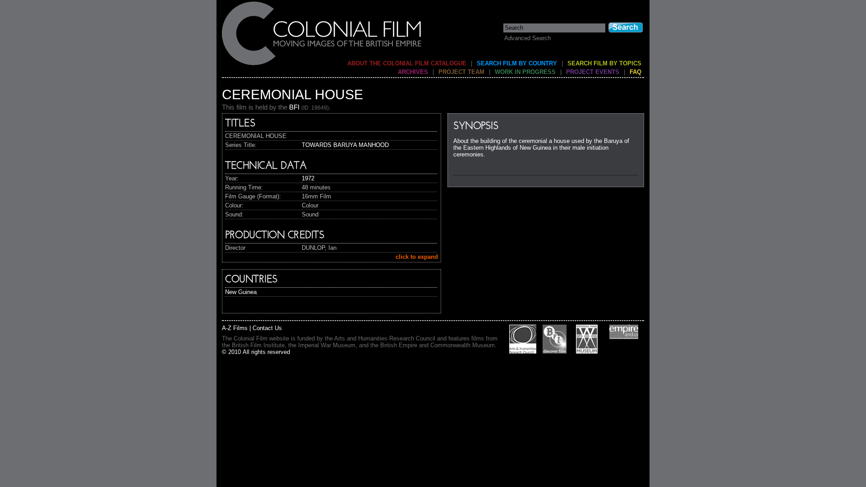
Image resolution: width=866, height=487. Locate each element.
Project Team (461, 72)
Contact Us (267, 328)
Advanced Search (527, 38)
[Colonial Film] (322, 64)
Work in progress (525, 72)
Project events (592, 72)
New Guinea (241, 292)
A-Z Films (235, 328)
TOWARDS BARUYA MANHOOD (345, 145)
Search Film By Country (517, 63)
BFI (294, 107)
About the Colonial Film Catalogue (406, 63)
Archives (413, 72)
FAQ (635, 72)
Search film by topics (604, 63)
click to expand (417, 256)
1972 (308, 178)
